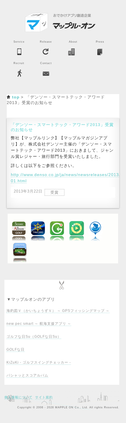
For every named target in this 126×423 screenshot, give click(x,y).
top (16, 97)
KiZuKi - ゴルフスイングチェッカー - (38, 362)
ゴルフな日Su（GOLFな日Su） (33, 337)
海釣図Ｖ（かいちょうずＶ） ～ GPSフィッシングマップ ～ (58, 311)
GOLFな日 (15, 349)
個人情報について (18, 397)
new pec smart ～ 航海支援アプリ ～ (38, 324)
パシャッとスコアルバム (27, 375)
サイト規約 (44, 397)
